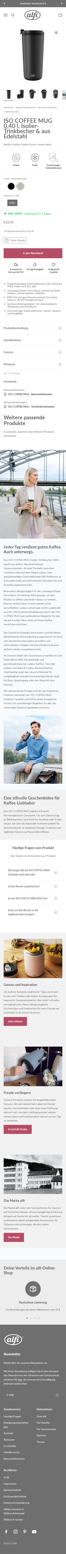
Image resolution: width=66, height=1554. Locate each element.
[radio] (11, 186)
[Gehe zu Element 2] (20, 95)
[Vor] (61, 3)
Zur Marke (14, 1237)
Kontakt (8, 1433)
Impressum (10, 1483)
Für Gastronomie (46, 1429)
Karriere (41, 1435)
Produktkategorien (26, 107)
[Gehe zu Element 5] (56, 95)
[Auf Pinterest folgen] (24, 1531)
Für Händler (43, 1422)
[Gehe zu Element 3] (32, 95)
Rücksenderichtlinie (15, 1496)
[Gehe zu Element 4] (44, 95)
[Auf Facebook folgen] (6, 1531)
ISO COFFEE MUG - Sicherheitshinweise (31, 406)
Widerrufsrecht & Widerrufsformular (14, 1511)
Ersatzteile (10, 1445)
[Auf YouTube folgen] (34, 1531)
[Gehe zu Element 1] (9, 95)
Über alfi (41, 1416)
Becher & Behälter (47, 107)
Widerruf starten (13, 1519)
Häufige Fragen (12, 1416)
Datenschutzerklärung (16, 1502)
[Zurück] (4, 3)
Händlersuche (12, 1452)
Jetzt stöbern (15, 1021)
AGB (6, 1477)
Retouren (9, 1439)
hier (20, 1379)
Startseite (8, 107)
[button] (15, 240)
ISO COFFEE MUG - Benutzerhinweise (30, 394)
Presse (41, 1441)
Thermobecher (11, 112)
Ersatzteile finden (17, 1129)
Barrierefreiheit (12, 1489)
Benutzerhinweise (14, 1458)
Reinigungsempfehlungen (16, 1424)
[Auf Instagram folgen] (15, 1531)
